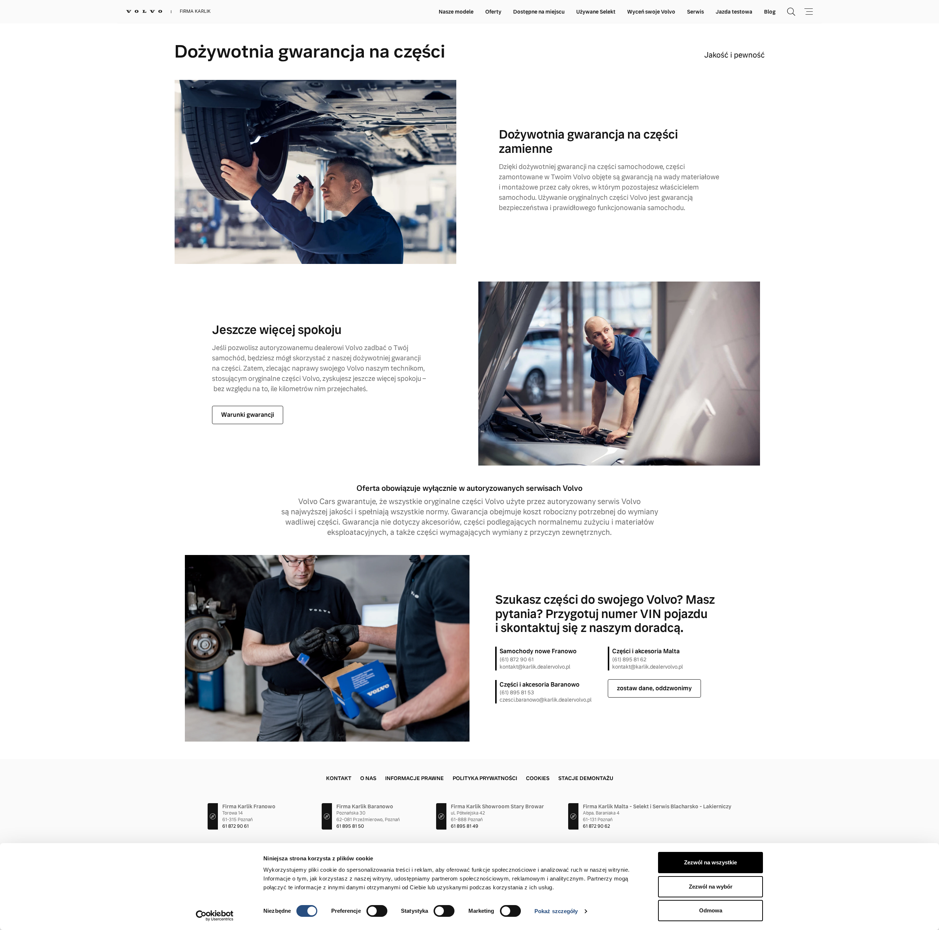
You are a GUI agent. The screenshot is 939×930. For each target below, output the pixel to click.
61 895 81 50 (350, 826)
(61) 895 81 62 (629, 659)
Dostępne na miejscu (539, 11)
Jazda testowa (734, 11)
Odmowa (710, 910)
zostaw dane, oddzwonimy (654, 688)
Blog (769, 11)
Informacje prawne (414, 778)
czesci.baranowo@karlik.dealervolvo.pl (546, 699)
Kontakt (338, 778)
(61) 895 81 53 (517, 692)
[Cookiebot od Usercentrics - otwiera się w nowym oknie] (215, 915)
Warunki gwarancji (247, 415)
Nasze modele (456, 11)
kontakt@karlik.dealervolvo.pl (535, 667)
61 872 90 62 (596, 826)
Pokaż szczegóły (556, 911)
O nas (368, 778)
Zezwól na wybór (710, 886)
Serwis (695, 11)
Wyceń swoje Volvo (651, 11)
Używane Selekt (595, 11)
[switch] (376, 911)
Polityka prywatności (485, 778)
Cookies (537, 778)
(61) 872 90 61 (517, 659)
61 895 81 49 (464, 826)
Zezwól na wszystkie (710, 862)
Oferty (493, 11)
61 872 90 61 (235, 826)
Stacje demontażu (585, 778)
